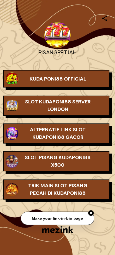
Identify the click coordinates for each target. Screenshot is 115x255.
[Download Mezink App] (57, 229)
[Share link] (104, 17)
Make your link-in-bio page (57, 218)
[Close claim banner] (91, 213)
